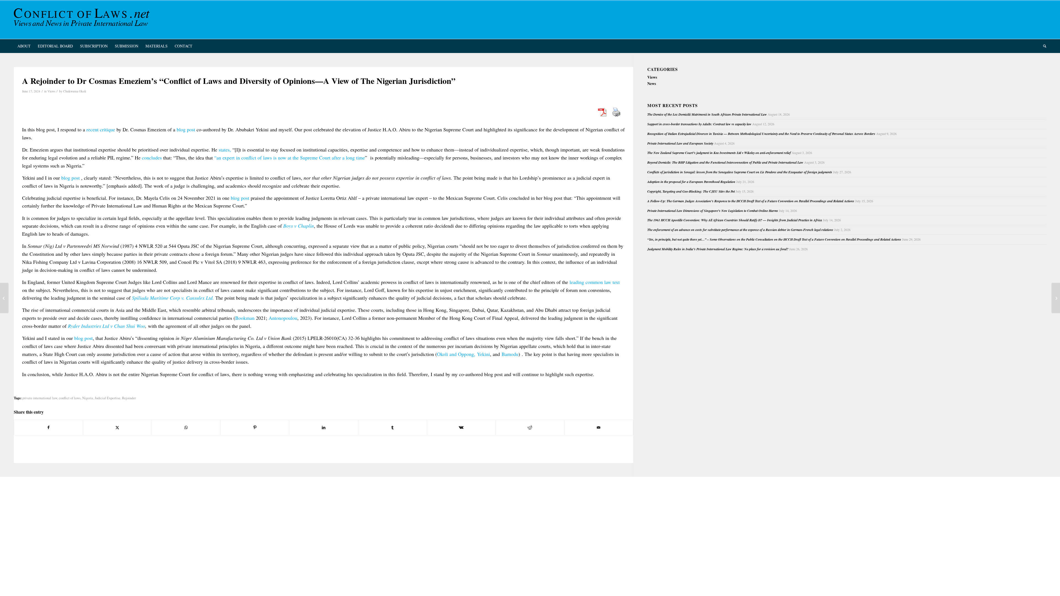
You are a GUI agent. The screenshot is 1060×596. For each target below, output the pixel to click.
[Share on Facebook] (48, 427)
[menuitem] (24, 46)
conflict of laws (70, 398)
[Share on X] (117, 427)
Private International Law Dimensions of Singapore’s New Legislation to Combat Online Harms (712, 210)
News (651, 83)
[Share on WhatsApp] (186, 427)
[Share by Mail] (599, 427)
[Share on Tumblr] (392, 427)
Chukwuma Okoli (74, 91)
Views (51, 91)
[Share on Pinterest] (255, 427)
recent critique (100, 129)
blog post (186, 129)
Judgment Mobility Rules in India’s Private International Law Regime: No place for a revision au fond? (717, 249)
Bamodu (510, 354)
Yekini (483, 354)
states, (225, 149)
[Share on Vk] (461, 427)
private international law (39, 398)
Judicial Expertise (107, 398)
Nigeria (87, 398)
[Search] (1043, 46)
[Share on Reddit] (530, 427)
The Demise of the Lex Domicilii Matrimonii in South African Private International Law (707, 114)
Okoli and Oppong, (456, 354)
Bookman (245, 318)
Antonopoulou (283, 318)
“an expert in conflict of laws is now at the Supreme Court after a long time (289, 157)
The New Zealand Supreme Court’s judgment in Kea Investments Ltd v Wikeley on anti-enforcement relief (719, 152)
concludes (152, 157)
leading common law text (594, 282)
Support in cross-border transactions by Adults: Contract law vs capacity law (699, 124)
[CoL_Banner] (83, 19)
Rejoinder (129, 398)
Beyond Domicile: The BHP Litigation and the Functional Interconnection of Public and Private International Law (725, 162)
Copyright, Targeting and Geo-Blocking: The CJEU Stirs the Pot (691, 191)
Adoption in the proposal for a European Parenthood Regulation (691, 181)
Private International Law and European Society (680, 143)
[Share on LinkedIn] (323, 427)
